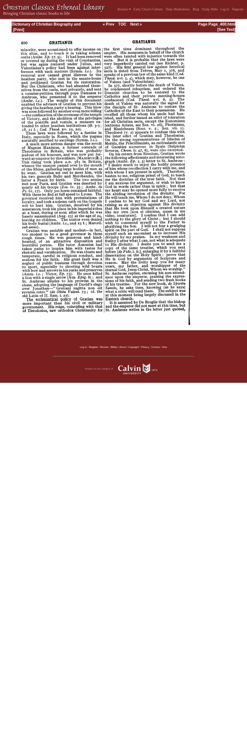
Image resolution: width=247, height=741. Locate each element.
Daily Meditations (178, 9)
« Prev (108, 24)
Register (238, 9)
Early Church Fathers (148, 9)
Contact (155, 347)
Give (164, 347)
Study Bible (210, 9)
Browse (123, 9)
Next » (136, 24)
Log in (83, 347)
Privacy (145, 347)
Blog (196, 9)
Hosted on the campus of (99, 368)
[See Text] (226, 29)
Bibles (114, 347)
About (122, 347)
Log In (224, 9)
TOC (122, 24)
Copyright (133, 347)
